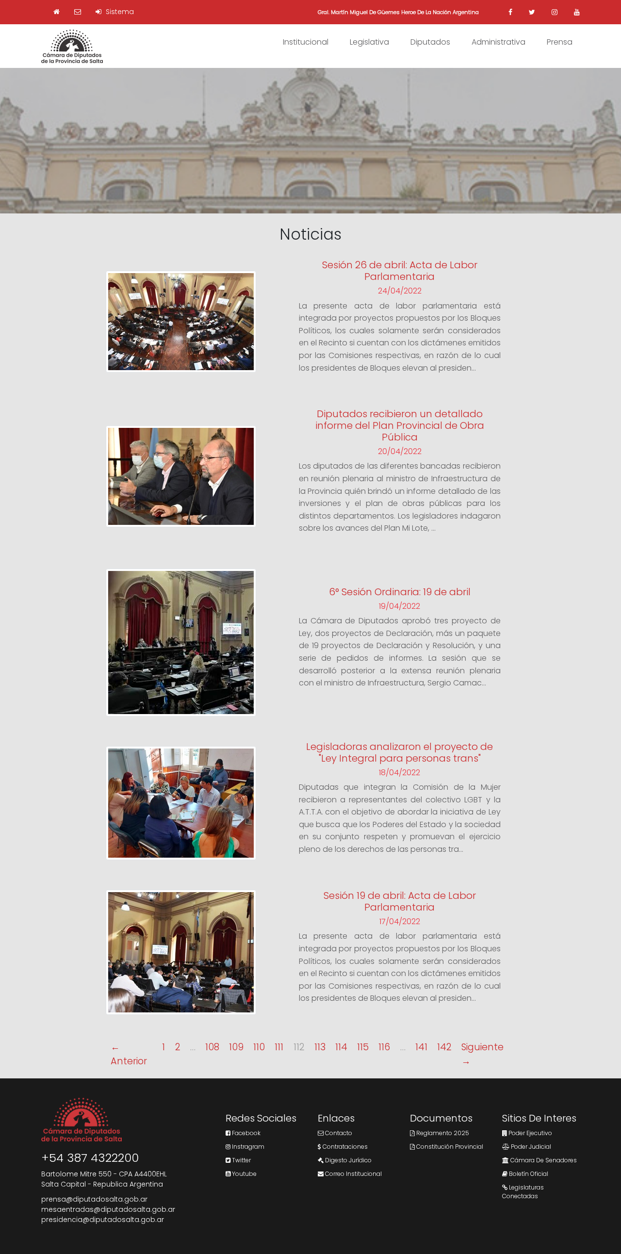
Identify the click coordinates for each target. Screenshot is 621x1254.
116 (384, 1047)
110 (259, 1047)
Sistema (119, 11)
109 (236, 1047)
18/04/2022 (399, 772)
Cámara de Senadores (543, 1160)
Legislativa (369, 42)
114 (341, 1047)
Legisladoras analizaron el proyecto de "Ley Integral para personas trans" (399, 752)
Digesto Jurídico (348, 1160)
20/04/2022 (400, 451)
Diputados (430, 42)
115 (363, 1047)
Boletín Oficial (527, 1174)
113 (320, 1047)
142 (444, 1047)
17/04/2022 (399, 921)
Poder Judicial (530, 1146)
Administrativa (498, 42)
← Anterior (129, 1054)
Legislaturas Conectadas (523, 1191)
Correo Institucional (353, 1174)
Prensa (559, 42)
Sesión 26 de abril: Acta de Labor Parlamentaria (399, 270)
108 (212, 1047)
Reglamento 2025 (442, 1133)
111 (279, 1047)
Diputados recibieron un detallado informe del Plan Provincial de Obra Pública (399, 425)
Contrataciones (344, 1146)
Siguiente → (482, 1054)
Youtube (243, 1174)
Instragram (247, 1146)
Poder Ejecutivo (529, 1133)
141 (421, 1047)
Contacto (338, 1133)
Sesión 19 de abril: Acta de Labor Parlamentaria (400, 901)
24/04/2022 (400, 290)
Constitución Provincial (449, 1146)
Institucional (305, 42)
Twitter (240, 1160)
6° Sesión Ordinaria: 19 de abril (400, 592)
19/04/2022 (399, 606)
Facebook (245, 1133)
